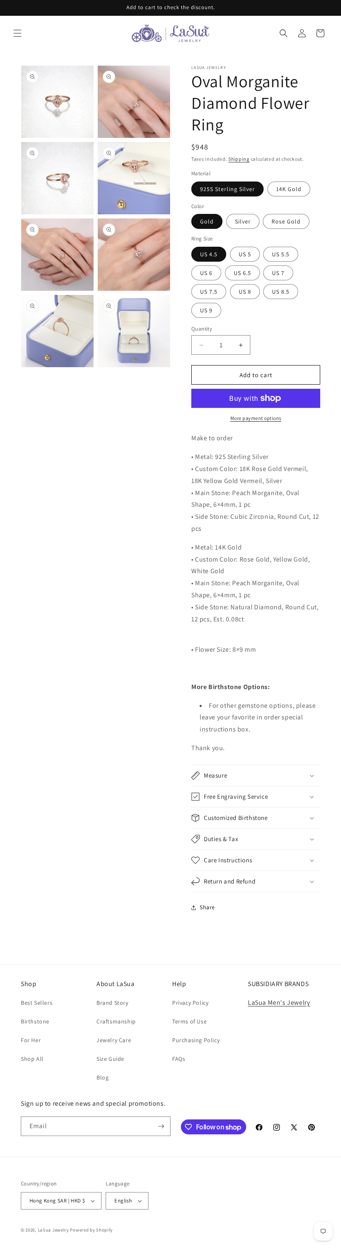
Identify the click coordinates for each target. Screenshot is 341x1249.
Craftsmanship (116, 1021)
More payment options (256, 418)
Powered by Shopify (91, 1230)
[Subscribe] (161, 1126)
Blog (102, 1077)
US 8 (245, 291)
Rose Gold (286, 221)
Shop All (32, 1059)
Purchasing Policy (196, 1040)
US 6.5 (242, 273)
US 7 (278, 273)
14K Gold (288, 189)
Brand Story (112, 1002)
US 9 (206, 310)
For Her (31, 1040)
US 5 (245, 254)
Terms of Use (189, 1021)
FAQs (178, 1059)
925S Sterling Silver (227, 189)
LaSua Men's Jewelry (279, 1002)
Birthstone (35, 1021)
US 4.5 (208, 254)
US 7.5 (208, 291)
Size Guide (110, 1059)
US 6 (206, 273)
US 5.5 (280, 254)
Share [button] (207, 907)
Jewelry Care (113, 1040)
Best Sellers (36, 1002)
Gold (207, 221)
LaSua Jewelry (53, 1230)
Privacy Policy (190, 1002)
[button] (17, 33)
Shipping (239, 159)
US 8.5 (280, 291)
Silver (243, 221)
